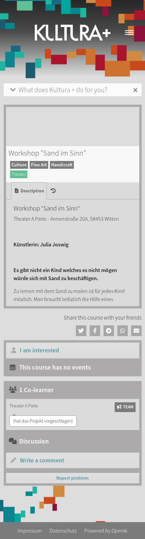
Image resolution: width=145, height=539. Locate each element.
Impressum (30, 530)
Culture (19, 165)
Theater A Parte (23, 406)
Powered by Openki (105, 530)
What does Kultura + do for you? (63, 89)
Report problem (72, 478)
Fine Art (39, 165)
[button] (81, 330)
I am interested (39, 350)
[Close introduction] (135, 90)
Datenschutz (63, 530)
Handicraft (61, 165)
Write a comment (42, 460)
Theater (18, 174)
